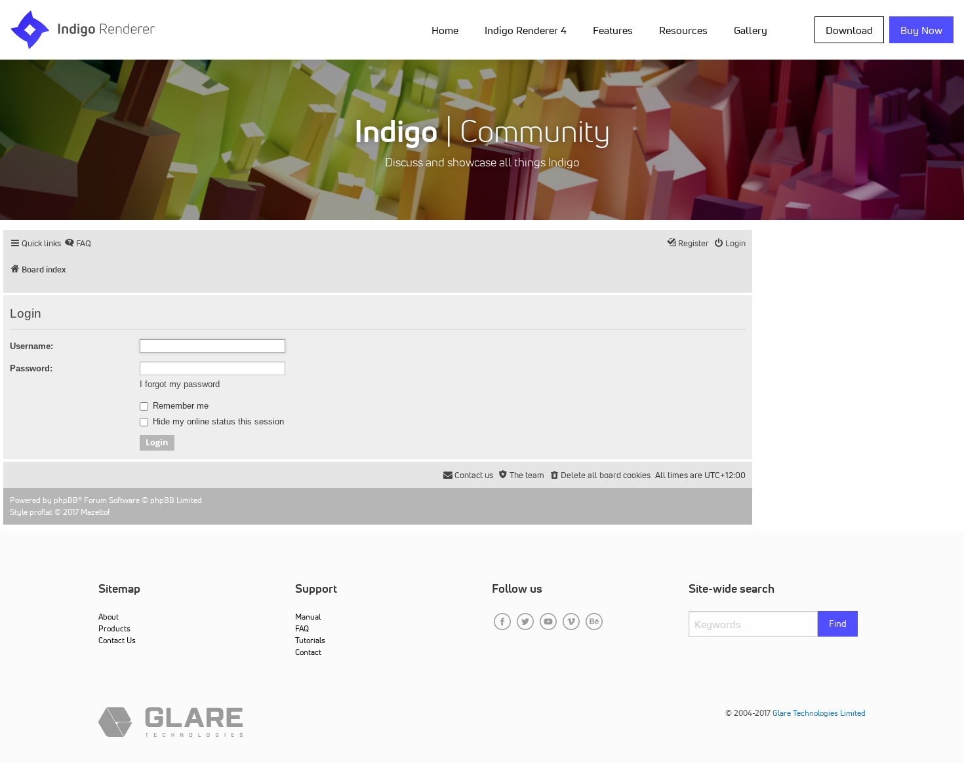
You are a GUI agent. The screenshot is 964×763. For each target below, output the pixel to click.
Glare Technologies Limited (819, 712)
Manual (308, 616)
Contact (308, 652)
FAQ (302, 628)
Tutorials (310, 640)
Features (613, 30)
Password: (31, 368)
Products (114, 628)
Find (838, 623)
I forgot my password (180, 384)
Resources (683, 30)
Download (849, 30)
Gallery (750, 30)
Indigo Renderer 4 (526, 30)
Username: (31, 346)
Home (445, 30)
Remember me (179, 406)
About (108, 616)
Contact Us (117, 640)
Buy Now (921, 30)
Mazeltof (95, 511)
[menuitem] (447, 29)
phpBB (66, 500)
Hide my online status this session (217, 421)
